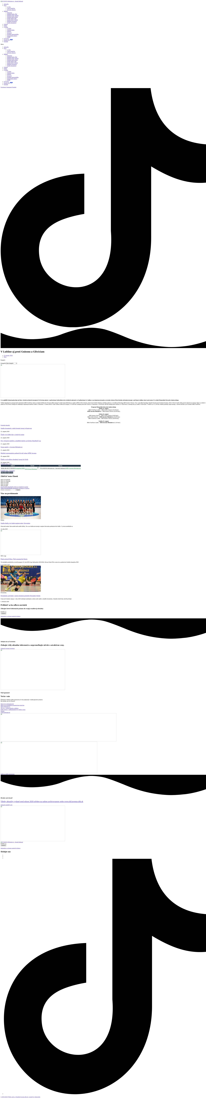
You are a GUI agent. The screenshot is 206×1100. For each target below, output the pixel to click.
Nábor (5, 25)
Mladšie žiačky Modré (12, 15)
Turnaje (6, 24)
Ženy (5, 5)
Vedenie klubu (10, 30)
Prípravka (9, 12)
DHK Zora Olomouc (31, 469)
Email (2, 611)
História (9, 31)
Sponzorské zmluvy (12, 35)
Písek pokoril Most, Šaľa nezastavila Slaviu (14, 559)
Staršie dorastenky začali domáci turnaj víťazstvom (16, 428)
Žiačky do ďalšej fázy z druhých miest (12, 434)
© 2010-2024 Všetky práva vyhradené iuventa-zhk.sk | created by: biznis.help (20, 1097)
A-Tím (9, 7)
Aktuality (6, 4)
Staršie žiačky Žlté (11, 18)
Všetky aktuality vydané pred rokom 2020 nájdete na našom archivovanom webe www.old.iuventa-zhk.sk (42, 801)
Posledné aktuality (5, 425)
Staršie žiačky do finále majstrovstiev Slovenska (15, 523)
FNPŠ (8, 37)
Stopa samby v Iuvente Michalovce (11, 447)
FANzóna (6, 38)
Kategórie (3, 363)
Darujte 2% (8, 40)
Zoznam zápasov (11, 10)
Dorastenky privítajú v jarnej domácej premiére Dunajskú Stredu (20, 596)
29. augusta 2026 (13, 468)
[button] (8, 648)
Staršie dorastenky (11, 22)
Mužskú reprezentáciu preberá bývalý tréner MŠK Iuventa (18, 453)
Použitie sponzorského (13, 34)
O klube (6, 27)
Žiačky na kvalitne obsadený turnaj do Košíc (14, 459)
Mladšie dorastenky (12, 21)
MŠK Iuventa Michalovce (73, 468)
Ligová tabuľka (11, 8)
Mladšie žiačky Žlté (12, 14)
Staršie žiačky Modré (12, 20)
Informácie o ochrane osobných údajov (10, 616)
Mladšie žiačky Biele (12, 17)
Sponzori (9, 33)
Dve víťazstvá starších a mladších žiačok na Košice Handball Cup (21, 441)
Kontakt (6, 41)
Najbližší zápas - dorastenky (8, 470)
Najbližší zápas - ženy (6, 464)
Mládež (6, 11)
